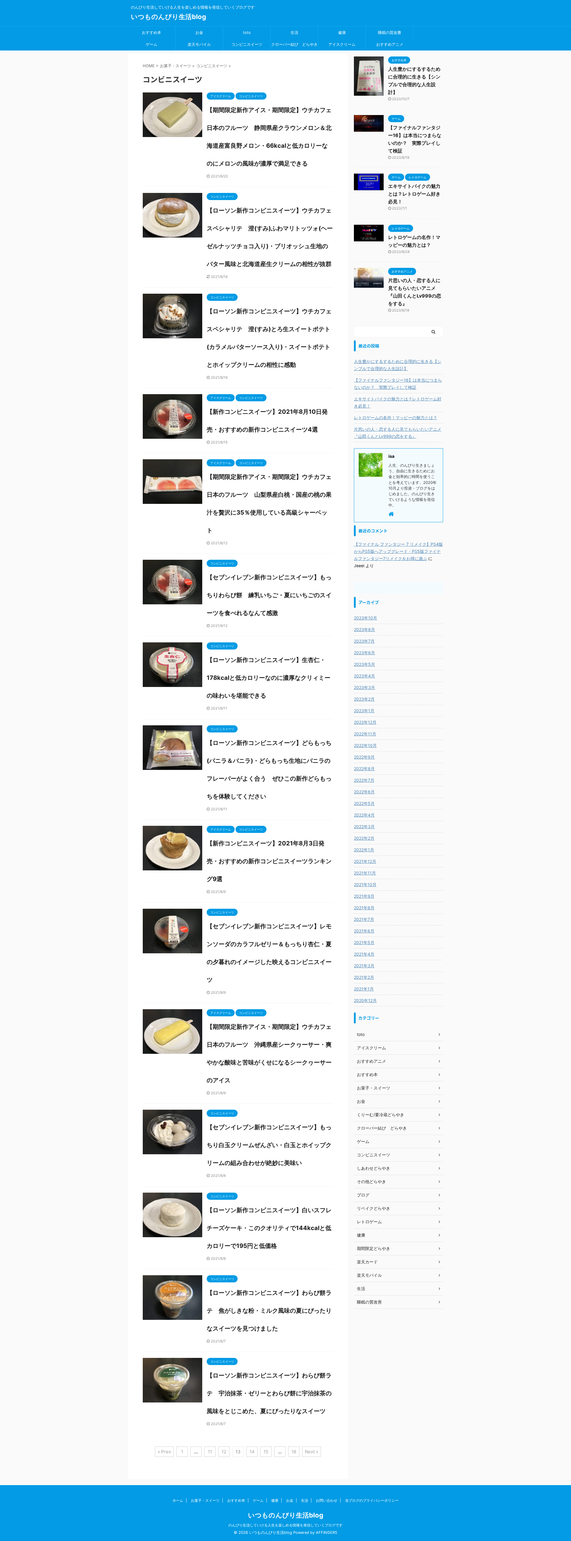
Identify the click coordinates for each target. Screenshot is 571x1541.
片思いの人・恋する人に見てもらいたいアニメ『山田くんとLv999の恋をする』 (397, 433)
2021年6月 (364, 930)
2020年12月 (365, 1000)
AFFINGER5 (326, 1532)
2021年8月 (364, 907)
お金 (199, 32)
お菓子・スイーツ (205, 1500)
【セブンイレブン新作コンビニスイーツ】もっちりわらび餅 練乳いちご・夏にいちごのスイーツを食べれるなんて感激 (269, 595)
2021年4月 (364, 954)
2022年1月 (364, 849)
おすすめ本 (151, 32)
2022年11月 (365, 733)
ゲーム (151, 44)
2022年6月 (364, 791)
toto (247, 32)
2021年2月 (364, 977)
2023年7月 (364, 641)
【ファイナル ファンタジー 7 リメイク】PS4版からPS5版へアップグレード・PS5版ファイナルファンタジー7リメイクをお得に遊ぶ (398, 551)
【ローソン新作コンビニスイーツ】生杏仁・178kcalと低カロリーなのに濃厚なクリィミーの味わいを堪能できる (268, 677)
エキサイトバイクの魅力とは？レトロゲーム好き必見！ (414, 194)
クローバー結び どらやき (294, 44)
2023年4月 (364, 675)
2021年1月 (364, 988)
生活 (294, 32)
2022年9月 (364, 757)
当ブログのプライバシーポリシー (372, 1500)
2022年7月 (364, 780)
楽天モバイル (199, 44)
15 (265, 1451)
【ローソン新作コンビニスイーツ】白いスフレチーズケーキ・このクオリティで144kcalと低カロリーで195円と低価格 (269, 1228)
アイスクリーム (341, 44)
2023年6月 (364, 652)
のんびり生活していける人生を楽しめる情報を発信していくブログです (285, 1525)
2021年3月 (364, 965)
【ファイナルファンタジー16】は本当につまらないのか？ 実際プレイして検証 (398, 384)
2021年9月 (364, 896)
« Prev (164, 1451)
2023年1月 (364, 710)
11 (210, 1451)
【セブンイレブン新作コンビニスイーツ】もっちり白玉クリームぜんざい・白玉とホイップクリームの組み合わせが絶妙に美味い (269, 1145)
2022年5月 (364, 803)
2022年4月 (364, 814)
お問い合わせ (326, 1500)
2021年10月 (365, 884)
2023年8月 (364, 629)
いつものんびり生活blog (168, 17)
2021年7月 (364, 919)
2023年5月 (364, 664)
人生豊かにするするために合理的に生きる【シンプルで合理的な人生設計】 (397, 365)
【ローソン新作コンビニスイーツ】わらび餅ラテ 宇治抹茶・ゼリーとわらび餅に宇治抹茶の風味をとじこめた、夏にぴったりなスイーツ (269, 1393)
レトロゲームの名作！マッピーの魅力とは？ (395, 417)
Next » (311, 1451)
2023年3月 (364, 687)
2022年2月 (364, 838)
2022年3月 (364, 826)
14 (252, 1451)
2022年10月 (365, 745)
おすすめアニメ (389, 44)
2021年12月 (365, 861)
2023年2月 (364, 699)
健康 (342, 32)
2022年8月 (364, 768)
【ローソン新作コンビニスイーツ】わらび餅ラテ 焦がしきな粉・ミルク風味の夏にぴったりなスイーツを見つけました (269, 1310)
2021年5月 (364, 942)
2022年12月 (365, 722)
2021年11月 (365, 872)
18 (293, 1451)
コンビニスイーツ (246, 44)
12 (224, 1451)
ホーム (177, 1500)
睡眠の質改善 (389, 32)
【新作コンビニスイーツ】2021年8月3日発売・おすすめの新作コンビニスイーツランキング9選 (269, 861)
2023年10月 (365, 617)
